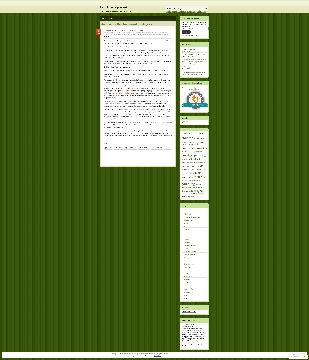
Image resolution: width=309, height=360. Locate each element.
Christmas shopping (187, 142)
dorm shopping (189, 264)
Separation (186, 191)
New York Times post (116, 103)
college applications (190, 251)
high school (136, 34)
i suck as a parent (113, 7)
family (132, 32)
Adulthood (187, 214)
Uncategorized (108, 34)
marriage (192, 173)
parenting (160, 32)
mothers (152, 34)
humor (144, 32)
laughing (185, 169)
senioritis (166, 32)
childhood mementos (191, 236)
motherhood (152, 32)
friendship (187, 279)
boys (123, 32)
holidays (185, 162)
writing (185, 196)
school (204, 187)
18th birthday (188, 211)
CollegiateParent (189, 254)
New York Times (187, 180)
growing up (189, 155)
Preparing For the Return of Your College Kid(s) (193, 68)
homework (138, 32)
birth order (187, 223)
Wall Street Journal (196, 194)
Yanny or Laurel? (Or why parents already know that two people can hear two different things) (194, 61)
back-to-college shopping (192, 217)
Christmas (201, 138)
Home (104, 18)
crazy (200, 145)
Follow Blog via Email (190, 18)
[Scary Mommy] (194, 89)
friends (185, 151)
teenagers (165, 34)
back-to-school (195, 134)
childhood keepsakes (191, 233)
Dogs (185, 261)
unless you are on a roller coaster (123, 93)
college (196, 142)
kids (147, 32)
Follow (186, 32)
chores (196, 138)
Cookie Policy (158, 356)
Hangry (204, 156)
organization (196, 180)
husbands (193, 166)
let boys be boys (195, 169)
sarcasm (198, 187)
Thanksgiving (186, 194)
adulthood (186, 133)
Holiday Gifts (188, 289)
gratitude (198, 151)
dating (186, 258)
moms (199, 172)
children (128, 32)
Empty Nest (187, 267)
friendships (191, 152)
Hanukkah (184, 159)
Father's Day (188, 276)
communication (193, 145)
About (111, 18)
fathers (192, 149)
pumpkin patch (191, 187)
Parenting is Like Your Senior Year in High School (123, 30)
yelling (191, 196)
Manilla (186, 173)
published (184, 187)
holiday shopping (194, 162)
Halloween (199, 156)
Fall (185, 270)
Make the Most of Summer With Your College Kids (193, 55)
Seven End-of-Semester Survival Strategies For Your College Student (193, 73)
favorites (129, 34)
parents (199, 184)
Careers (186, 229)
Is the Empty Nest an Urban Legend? (189, 50)
